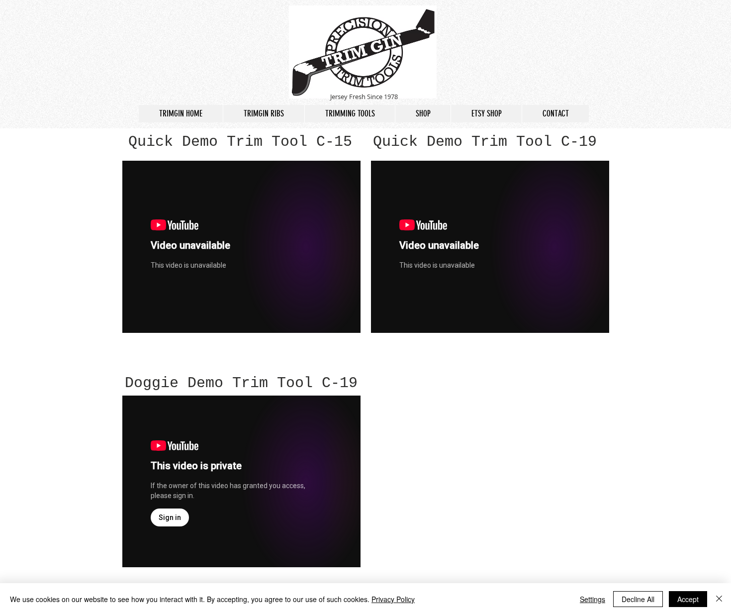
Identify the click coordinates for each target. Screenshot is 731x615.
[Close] (719, 599)
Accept (688, 599)
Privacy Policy (393, 599)
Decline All (638, 599)
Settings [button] (592, 599)
